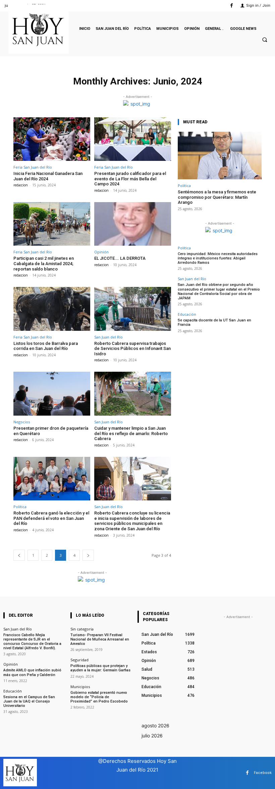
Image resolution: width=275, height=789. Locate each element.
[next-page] (88, 555)
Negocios (21, 422)
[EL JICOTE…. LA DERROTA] (132, 224)
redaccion (20, 185)
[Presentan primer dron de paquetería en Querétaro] (51, 394)
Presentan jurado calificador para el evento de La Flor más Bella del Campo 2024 (130, 178)
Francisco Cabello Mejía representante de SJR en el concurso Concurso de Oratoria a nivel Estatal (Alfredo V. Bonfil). (32, 642)
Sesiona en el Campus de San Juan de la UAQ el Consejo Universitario (29, 701)
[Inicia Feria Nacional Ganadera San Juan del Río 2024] (51, 139)
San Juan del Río (108, 337)
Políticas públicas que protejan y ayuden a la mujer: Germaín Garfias (100, 668)
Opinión (101, 252)
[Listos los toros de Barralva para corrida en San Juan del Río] (51, 309)
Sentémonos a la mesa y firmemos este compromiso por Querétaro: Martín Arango (217, 197)
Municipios (80, 686)
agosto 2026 (155, 725)
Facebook (263, 773)
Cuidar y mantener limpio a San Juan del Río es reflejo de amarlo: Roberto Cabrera (131, 433)
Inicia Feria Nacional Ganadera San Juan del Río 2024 (47, 176)
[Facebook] (231, 5)
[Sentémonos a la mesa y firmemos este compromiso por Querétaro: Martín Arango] (220, 156)
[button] (265, 40)
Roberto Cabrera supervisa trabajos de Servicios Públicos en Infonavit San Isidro (132, 348)
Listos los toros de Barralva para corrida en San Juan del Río (45, 346)
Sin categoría (82, 629)
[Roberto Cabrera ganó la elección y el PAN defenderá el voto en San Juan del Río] (51, 479)
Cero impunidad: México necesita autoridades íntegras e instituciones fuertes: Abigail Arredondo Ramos (218, 258)
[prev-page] (19, 555)
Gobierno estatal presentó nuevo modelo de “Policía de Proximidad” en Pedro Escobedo (99, 697)
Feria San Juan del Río (32, 167)
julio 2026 (152, 735)
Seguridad (79, 660)
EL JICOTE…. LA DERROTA (120, 258)
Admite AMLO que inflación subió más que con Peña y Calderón (32, 672)
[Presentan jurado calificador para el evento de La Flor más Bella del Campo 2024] (132, 139)
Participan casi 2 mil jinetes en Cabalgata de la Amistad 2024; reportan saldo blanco (43, 263)
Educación (187, 314)
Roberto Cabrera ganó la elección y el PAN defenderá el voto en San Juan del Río (51, 518)
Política (19, 506)
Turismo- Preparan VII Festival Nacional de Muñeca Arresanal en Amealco (99, 639)
